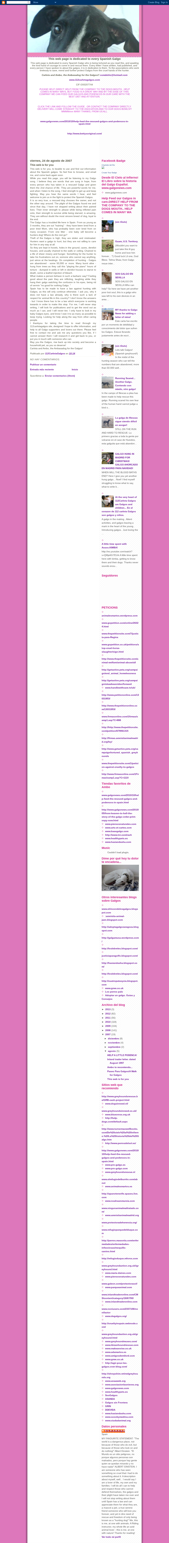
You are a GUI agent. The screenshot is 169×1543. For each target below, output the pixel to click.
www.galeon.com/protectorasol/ (119, 1284)
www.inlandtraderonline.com (121, 1301)
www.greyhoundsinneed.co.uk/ (119, 1111)
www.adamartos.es (115, 1352)
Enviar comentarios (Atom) (60, 376)
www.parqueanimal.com (118, 1287)
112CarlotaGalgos (115, 1431)
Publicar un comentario (43, 364)
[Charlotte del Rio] (120, 167)
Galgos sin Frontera (116, 1402)
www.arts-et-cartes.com (118, 827)
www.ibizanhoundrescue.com (121, 1345)
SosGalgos (111, 1395)
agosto (112, 1051)
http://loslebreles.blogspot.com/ (120, 948)
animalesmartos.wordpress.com (119, 615)
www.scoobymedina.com (119, 1417)
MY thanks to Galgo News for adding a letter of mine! (126, 313)
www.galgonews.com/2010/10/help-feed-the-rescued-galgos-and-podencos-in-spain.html (84, 122)
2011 (108, 1018)
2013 (108, 1009)
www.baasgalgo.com (116, 831)
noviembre (114, 1042)
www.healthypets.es (116, 838)
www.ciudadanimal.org (118, 1420)
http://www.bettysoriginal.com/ (84, 133)
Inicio (75, 369)
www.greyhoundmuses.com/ (121, 1341)
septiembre (114, 1047)
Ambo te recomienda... (120, 1067)
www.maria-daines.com (118, 1273)
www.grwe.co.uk (114, 988)
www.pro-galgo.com (116, 1168)
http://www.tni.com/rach (118, 835)
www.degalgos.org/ (116, 1316)
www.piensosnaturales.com (120, 824)
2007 (108, 1034)
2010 (108, 1022)
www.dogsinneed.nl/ (116, 1103)
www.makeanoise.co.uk (118, 1348)
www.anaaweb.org (115, 1381)
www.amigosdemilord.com (120, 1356)
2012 (108, 1013)
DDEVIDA (110, 1410)
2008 (108, 1030)
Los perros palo (114, 992)
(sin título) (121, 222)
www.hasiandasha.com (118, 842)
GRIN (108, 1406)
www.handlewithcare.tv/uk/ (120, 688)
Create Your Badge (109, 173)
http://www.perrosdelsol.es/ (120, 1143)
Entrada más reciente (42, 369)
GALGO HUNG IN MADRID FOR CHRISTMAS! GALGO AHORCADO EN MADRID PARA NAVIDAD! (120, 461)
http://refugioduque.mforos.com (120, 1258)
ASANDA (110, 1399)
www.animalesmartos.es (118, 1186)
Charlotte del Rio (108, 165)
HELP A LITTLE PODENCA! (122, 1055)
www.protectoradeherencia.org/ (119, 1222)
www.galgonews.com (117, 1388)
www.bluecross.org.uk (117, 1114)
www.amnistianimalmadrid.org (122, 1215)
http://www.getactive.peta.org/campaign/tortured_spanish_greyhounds (120, 752)
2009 (108, 1026)
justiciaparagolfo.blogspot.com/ (120, 956)
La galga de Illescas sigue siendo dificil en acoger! (126, 421)
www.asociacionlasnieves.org (122, 1384)
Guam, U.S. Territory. (126, 241)
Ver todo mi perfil (111, 1537)
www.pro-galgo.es (115, 1165)
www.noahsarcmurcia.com (120, 1201)
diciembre (114, 1038)
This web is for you (118, 1079)
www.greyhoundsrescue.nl (120, 1172)
